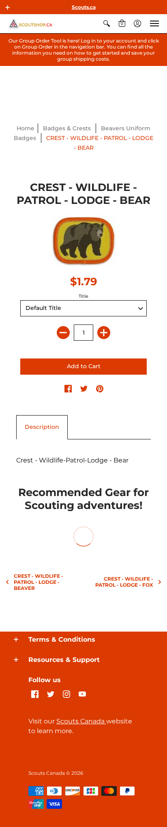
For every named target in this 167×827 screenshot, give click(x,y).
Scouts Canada (81, 721)
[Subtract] (63, 332)
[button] (7, 7)
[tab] (42, 427)
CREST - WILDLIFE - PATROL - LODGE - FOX (124, 582)
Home (25, 128)
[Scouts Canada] (30, 23)
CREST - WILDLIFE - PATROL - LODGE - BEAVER (38, 582)
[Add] (103, 332)
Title (83, 296)
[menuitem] (106, 23)
